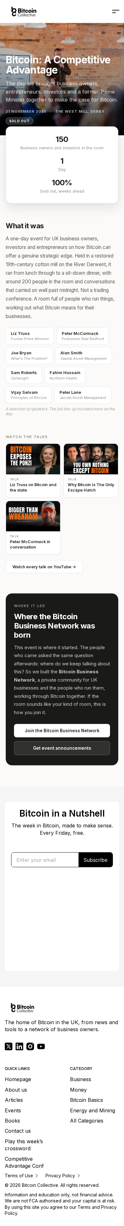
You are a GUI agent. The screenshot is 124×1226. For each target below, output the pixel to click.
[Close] (101, 565)
